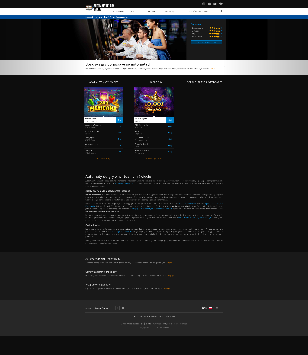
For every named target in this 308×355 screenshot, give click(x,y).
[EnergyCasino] (221, 28)
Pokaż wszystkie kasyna (206, 42)
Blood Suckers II (141, 145)
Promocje (170, 11)
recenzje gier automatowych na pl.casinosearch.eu (151, 208)
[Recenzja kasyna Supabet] (215, 33)
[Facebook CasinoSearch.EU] (112, 308)
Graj (119, 120)
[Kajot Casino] (221, 37)
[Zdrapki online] (220, 4)
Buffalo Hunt (90, 151)
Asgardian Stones (92, 132)
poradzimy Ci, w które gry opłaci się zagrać (195, 217)
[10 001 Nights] (154, 102)
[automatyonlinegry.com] (100, 7)
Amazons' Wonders (93, 126)
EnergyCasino (197, 28)
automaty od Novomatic (187, 203)
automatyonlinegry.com (124, 183)
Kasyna (151, 11)
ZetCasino (196, 31)
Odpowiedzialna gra (135, 324)
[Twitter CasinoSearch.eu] (117, 308)
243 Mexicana (91, 119)
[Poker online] (215, 4)
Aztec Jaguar (90, 138)
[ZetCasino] (221, 31)
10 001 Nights (141, 119)
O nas (123, 324)
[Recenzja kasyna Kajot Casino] (215, 36)
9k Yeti (138, 132)
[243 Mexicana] (103, 102)
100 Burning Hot (141, 126)
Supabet (195, 34)
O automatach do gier (122, 11)
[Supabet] (221, 34)
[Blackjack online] (209, 4)
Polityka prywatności (153, 324)
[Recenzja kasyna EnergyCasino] (215, 27)
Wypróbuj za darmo (199, 11)
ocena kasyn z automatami (121, 231)
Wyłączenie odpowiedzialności (175, 324)
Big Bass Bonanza (142, 138)
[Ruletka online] (203, 4)
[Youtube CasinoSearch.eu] (123, 308)
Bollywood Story (91, 145)
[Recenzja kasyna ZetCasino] (215, 30)
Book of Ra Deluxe (142, 151)
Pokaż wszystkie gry (104, 158)
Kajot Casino (197, 36)
